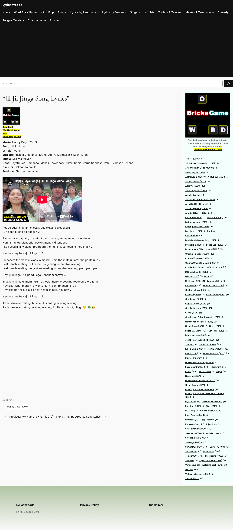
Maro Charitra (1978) (197, 367)
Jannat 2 (191, 344)
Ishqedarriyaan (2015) (197, 335)
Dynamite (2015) (216, 281)
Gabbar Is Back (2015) (197, 290)
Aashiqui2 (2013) (195, 177)
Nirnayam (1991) (195, 376)
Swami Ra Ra (193, 451)
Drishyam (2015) (195, 281)
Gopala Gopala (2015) (197, 303)
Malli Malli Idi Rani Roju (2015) (201, 362)
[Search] (228, 83)
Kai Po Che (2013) (195, 349)
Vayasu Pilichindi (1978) (212, 460)
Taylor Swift (211, 451)
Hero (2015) (217, 326)
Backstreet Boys (217, 217)
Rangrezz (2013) (195, 419)
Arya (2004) (193, 204)
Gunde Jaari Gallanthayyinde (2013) (204, 317)
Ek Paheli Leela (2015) (215, 285)
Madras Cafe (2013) (196, 358)
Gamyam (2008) (195, 294)
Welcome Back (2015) (214, 465)
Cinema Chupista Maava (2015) (202, 263)
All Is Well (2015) (195, 186)
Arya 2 (207, 204)
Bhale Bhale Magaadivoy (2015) (202, 240)
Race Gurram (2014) (196, 415)
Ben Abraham (194, 235)
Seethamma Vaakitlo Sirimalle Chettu (205, 433)
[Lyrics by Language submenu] (97, 12)
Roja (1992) (213, 424)
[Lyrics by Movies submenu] (125, 12)
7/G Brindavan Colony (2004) (201, 167)
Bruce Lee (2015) (216, 245)
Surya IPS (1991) (219, 446)
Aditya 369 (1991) (218, 177)
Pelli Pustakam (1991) (214, 401)
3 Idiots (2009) (194, 158)
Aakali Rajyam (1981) (196, 172)
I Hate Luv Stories (195, 330)
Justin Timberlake (210, 344)
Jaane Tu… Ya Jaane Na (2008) (202, 339)
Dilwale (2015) (194, 276)
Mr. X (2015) (206, 371)
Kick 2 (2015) (193, 353)
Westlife (192, 469)
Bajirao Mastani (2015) (198, 222)
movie (191, 371)
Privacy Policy (89, 505)
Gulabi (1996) (193, 312)
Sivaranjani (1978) (195, 442)
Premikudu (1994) (210, 410)
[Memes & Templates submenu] (213, 12)
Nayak (221, 371)
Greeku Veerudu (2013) (198, 308)
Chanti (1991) (214, 249)
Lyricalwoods (12, 5)
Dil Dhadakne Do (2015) (198, 272)
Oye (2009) (192, 401)
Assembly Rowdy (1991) (198, 208)
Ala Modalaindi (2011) (197, 181)
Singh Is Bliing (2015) (197, 437)
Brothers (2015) (195, 245)
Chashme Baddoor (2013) (199, 254)
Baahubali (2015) (195, 217)
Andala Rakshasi (195, 195)
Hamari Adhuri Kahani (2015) (201, 321)
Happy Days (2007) (17, 406)
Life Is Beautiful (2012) (216, 353)
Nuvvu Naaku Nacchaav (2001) (202, 380)
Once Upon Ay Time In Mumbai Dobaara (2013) (204, 395)
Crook (221, 267)
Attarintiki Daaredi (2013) (199, 213)
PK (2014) (192, 410)
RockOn (212, 419)
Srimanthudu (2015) (196, 446)
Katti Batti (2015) (218, 349)
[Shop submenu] (66, 12)
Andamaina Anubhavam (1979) (202, 199)
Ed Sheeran (193, 285)
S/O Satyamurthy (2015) (198, 428)
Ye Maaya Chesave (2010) (199, 474)
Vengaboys (193, 465)
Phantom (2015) (194, 406)
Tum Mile (191, 460)
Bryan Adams (194, 249)
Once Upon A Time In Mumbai (201, 389)
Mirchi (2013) (219, 367)
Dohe (208, 276)
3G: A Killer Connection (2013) (202, 163)
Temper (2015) (194, 456)
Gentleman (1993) (196, 299)
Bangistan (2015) (195, 231)
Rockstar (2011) (194, 424)
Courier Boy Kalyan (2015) (200, 267)
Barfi (211, 231)
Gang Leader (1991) (217, 294)
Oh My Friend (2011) (197, 385)
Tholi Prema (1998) (216, 456)
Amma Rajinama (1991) (198, 190)
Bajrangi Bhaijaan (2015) (199, 226)
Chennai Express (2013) (198, 258)
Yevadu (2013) (194, 478)
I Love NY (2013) (218, 330)
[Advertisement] (116, 50)
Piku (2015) (213, 406)
